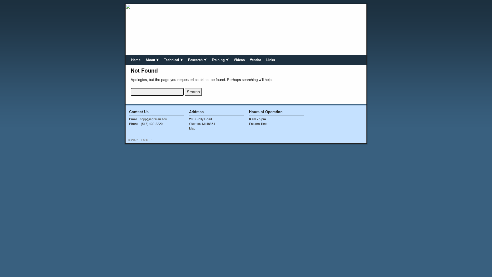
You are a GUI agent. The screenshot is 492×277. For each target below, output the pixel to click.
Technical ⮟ (173, 59)
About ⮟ (152, 59)
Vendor (255, 59)
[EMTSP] (246, 29)
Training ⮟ (220, 59)
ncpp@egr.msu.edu (153, 119)
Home (135, 59)
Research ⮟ (197, 59)
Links (270, 59)
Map (192, 128)
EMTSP (146, 139)
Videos (239, 59)
